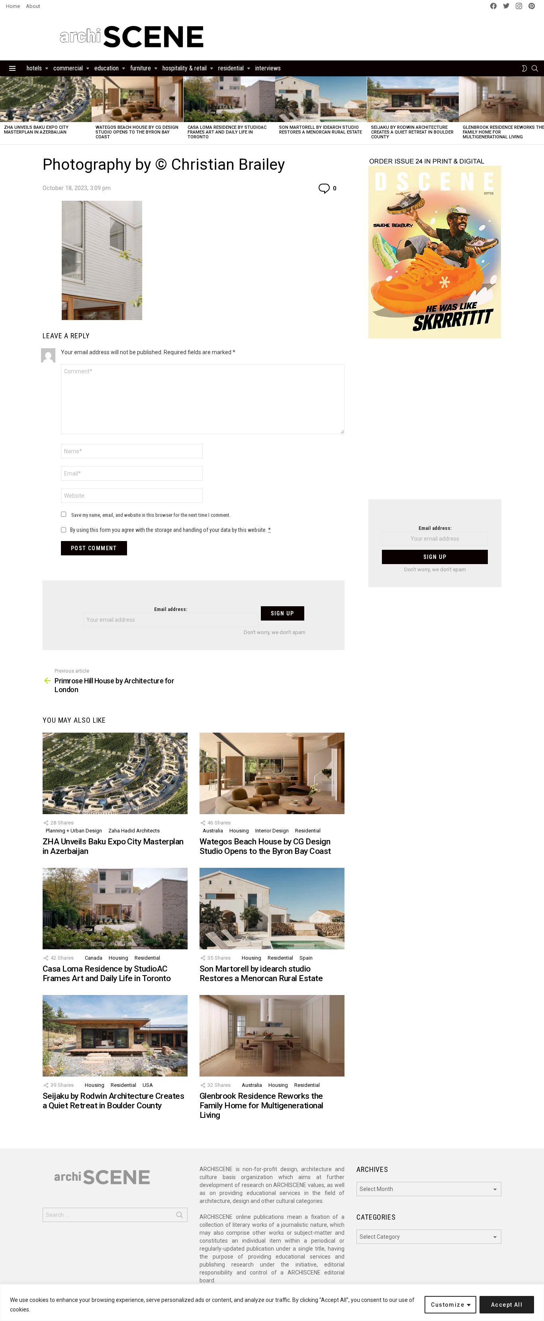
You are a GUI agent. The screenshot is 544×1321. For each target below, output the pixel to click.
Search (180, 1216)
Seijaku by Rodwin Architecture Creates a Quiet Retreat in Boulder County (412, 132)
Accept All (506, 1305)
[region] (272, 1302)
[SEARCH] (535, 68)
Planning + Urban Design (74, 831)
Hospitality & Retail (184, 68)
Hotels (34, 68)
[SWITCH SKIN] (524, 68)
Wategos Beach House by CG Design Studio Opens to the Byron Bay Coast (137, 132)
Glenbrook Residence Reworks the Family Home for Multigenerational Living (261, 1105)
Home (13, 6)
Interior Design (272, 831)
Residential (231, 68)
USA (148, 1085)
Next (540, 110)
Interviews (268, 68)
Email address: (170, 609)
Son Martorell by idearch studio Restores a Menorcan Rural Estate (320, 130)
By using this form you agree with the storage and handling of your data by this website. (170, 530)
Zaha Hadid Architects (134, 831)
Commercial (68, 68)
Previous (4, 110)
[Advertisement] (434, 423)
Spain (306, 958)
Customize (447, 1305)
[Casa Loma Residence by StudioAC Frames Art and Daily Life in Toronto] (229, 99)
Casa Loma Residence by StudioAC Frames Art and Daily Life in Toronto (227, 132)
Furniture (140, 68)
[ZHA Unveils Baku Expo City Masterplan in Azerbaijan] (46, 99)
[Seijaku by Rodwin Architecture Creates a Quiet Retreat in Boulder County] (413, 99)
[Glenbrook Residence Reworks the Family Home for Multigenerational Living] (272, 1036)
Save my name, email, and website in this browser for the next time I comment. (151, 515)
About (33, 6)
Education (106, 68)
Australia (213, 831)
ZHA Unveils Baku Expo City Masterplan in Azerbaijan (36, 130)
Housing (239, 831)
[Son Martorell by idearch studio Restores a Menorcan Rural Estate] (321, 99)
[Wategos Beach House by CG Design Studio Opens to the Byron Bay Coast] (137, 99)
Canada (93, 958)
